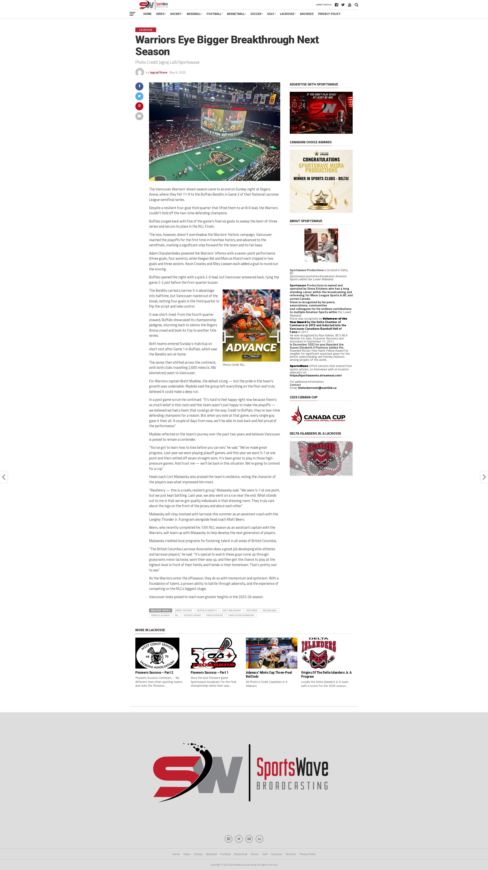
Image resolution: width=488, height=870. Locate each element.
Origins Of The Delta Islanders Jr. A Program (326, 674)
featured (252, 610)
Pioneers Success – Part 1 (209, 672)
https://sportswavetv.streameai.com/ (316, 375)
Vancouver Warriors (241, 615)
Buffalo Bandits (207, 610)
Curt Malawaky (231, 610)
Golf (270, 13)
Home (147, 13)
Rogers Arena (192, 615)
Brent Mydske (183, 610)
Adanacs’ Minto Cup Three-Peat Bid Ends (269, 674)
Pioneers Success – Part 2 (154, 672)
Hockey (175, 13)
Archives (307, 13)
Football (214, 13)
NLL (177, 615)
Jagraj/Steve (158, 72)
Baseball (194, 13)
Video (160, 13)
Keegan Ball (270, 610)
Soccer (255, 13)
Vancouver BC (214, 615)
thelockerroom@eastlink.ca (317, 387)
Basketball (236, 13)
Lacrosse (287, 13)
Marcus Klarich (160, 615)
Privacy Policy (329, 13)
